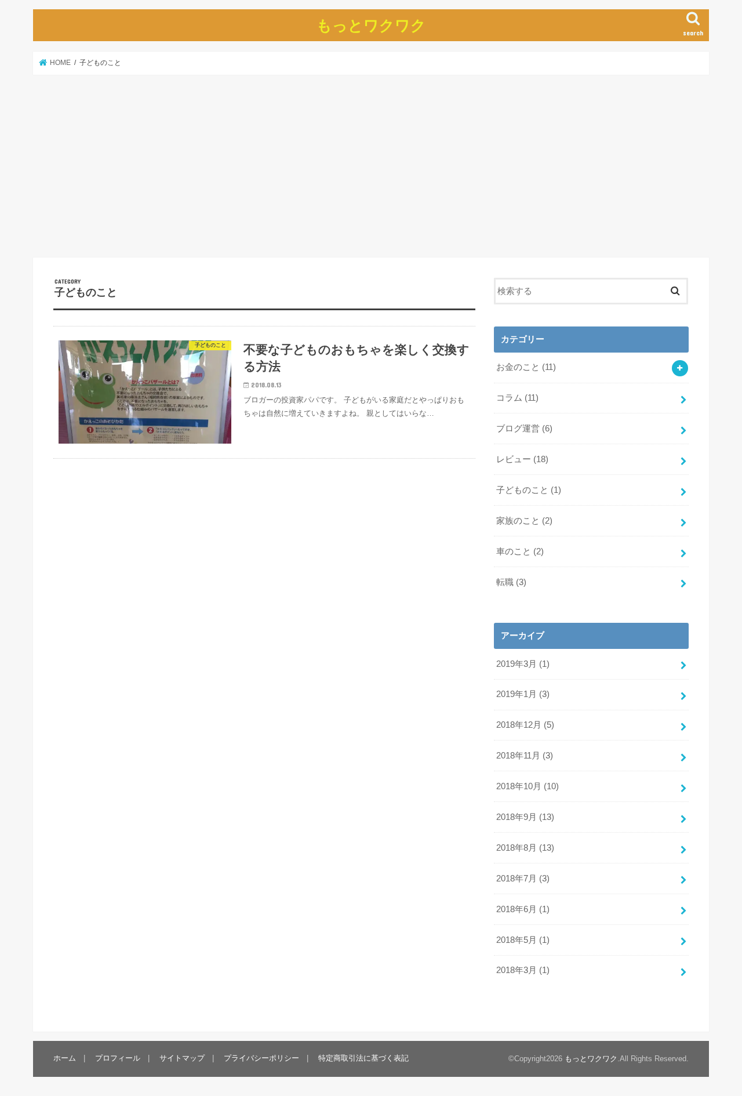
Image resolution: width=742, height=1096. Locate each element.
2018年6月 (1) (523, 909)
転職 (511, 582)
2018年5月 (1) (523, 940)
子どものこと (528, 490)
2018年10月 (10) (527, 786)
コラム (517, 397)
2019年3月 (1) (523, 664)
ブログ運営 (524, 428)
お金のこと (526, 367)
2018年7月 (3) (523, 878)
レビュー (522, 459)
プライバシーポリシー (261, 1058)
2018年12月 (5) (525, 725)
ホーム (64, 1058)
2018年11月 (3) (524, 755)
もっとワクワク (371, 25)
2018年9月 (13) (525, 817)
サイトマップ (182, 1058)
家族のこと (524, 520)
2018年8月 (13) (525, 847)
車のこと (520, 551)
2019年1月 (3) (523, 694)
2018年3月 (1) (523, 970)
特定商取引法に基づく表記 (363, 1058)
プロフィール (117, 1058)
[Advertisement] (371, 166)
